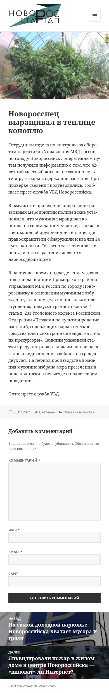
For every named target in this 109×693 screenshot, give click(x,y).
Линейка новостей (79, 412)
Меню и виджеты (95, 21)
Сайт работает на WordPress (32, 686)
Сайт (13, 573)
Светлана (47, 412)
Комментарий (24, 460)
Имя (14, 530)
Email (15, 551)
